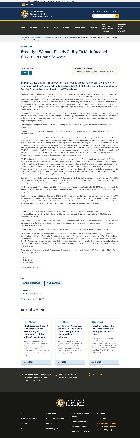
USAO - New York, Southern (31, 294)
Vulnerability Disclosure (81, 432)
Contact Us (115, 11)
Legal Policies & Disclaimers (57, 419)
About (23, 414)
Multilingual (101, 414)
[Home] (37, 18)
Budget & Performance (29, 419)
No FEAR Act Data (79, 422)
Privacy (49, 424)
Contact (103, 430)
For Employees (52, 429)
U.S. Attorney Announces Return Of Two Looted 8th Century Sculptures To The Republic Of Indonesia (70, 331)
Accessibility (51, 414)
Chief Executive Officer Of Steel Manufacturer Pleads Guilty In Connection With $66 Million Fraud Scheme (36, 331)
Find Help (106, 11)
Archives (24, 424)
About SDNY (96, 11)
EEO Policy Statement (80, 427)
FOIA (23, 429)
